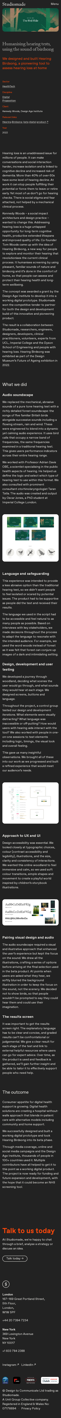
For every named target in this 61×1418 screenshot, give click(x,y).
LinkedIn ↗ (28, 1365)
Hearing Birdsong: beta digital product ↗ (25, 122)
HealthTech (8, 86)
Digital (6, 97)
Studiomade (14, 4)
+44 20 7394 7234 (15, 1320)
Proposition (9, 100)
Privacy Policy (30, 1409)
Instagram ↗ (10, 1365)
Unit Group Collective (20, 1400)
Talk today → (15, 1259)
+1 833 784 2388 (13, 1351)
